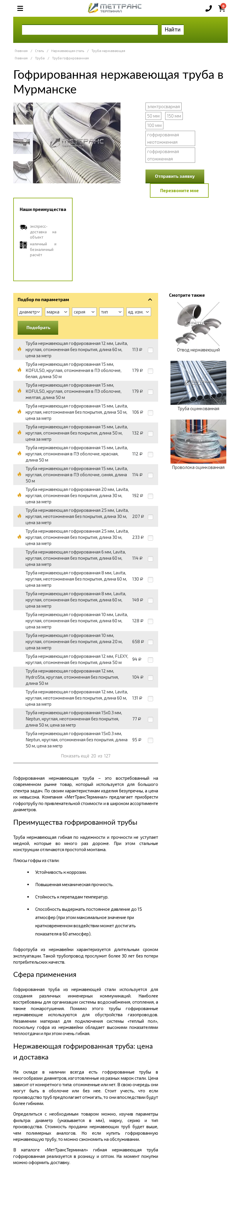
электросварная (163, 106)
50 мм (153, 115)
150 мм (174, 115)
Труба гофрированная (70, 58)
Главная (21, 51)
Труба (40, 58)
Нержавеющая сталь (67, 51)
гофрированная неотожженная (163, 138)
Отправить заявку (175, 176)
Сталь (39, 51)
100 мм (154, 125)
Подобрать (38, 327)
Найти (173, 29)
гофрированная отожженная (163, 155)
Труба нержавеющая (108, 51)
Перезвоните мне (179, 190)
